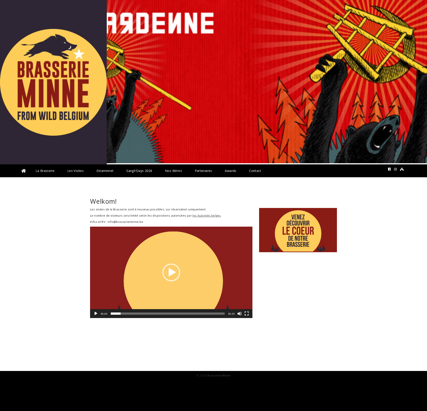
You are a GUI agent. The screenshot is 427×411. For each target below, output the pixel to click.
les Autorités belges (206, 216)
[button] (171, 272)
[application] (171, 272)
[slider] (168, 313)
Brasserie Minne (219, 375)
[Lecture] (96, 313)
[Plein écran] (246, 313)
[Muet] (239, 313)
